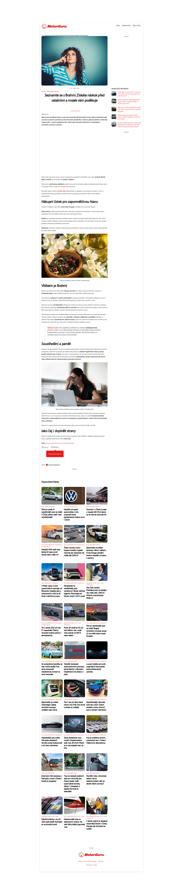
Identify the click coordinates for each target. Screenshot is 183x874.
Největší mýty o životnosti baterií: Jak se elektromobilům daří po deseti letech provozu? (96, 780)
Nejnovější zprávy (52, 91)
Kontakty (101, 861)
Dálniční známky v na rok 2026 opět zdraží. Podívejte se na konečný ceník (51, 822)
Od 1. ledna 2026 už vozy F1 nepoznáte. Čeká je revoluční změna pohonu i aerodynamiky (51, 631)
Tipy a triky (137, 25)
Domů (43, 91)
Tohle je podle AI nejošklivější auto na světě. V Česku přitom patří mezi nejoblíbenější (51, 513)
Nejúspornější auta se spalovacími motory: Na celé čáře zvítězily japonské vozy (74, 823)
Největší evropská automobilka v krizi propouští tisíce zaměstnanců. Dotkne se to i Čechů (74, 514)
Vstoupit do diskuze (55, 454)
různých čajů (61, 191)
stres (79, 111)
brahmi (73, 111)
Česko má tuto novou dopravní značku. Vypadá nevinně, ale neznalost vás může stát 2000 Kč (74, 551)
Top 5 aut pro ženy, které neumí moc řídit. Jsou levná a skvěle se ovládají (74, 705)
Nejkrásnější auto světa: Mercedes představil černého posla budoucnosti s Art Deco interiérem (51, 741)
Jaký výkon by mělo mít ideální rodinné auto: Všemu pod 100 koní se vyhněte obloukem (129, 109)
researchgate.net (51, 443)
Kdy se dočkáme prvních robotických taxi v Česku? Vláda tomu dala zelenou (96, 740)
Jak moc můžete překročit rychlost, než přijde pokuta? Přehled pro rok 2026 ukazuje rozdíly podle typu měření (129, 124)
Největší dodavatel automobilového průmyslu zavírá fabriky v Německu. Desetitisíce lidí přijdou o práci (74, 669)
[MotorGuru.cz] (54, 28)
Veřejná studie (52, 328)
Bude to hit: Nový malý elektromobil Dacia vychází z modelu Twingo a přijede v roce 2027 (128, 101)
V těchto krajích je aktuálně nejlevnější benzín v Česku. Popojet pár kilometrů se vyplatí (96, 825)
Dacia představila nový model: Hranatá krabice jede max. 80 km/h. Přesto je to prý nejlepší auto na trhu (74, 742)
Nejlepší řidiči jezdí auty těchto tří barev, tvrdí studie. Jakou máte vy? (50, 552)
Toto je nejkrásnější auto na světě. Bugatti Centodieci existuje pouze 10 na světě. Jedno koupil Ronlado (96, 630)
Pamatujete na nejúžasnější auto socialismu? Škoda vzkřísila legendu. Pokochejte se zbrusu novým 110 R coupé (74, 591)
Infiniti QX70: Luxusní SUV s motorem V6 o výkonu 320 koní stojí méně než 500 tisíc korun (129, 94)
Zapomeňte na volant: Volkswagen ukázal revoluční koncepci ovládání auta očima (49, 706)
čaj (76, 111)
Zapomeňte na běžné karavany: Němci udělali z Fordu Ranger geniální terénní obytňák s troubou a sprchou (96, 552)
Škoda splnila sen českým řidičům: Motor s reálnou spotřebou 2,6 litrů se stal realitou (129, 117)
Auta (118, 25)
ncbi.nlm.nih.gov (62, 443)
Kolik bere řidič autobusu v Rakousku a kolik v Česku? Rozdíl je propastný (51, 778)
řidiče (66, 314)
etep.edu (71, 443)
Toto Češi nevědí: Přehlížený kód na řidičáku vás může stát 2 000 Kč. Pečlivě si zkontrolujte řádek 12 (96, 592)
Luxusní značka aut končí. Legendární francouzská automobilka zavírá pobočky (96, 668)
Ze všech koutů (45, 546)
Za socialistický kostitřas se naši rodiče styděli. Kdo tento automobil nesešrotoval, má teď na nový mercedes (51, 669)
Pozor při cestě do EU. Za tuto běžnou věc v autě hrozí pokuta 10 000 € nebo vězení (73, 631)
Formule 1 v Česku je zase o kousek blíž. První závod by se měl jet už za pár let (96, 512)
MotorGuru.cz (91, 865)
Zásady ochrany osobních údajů (87, 861)
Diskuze (56, 447)
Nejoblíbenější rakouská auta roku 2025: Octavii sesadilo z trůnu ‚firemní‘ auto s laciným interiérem (96, 706)
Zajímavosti (126, 25)
